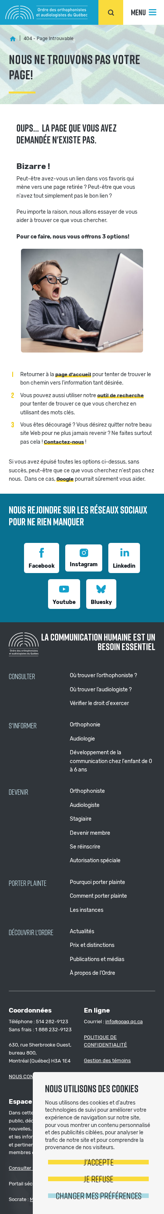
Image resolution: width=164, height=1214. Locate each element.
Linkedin (124, 566)
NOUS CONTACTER (31, 1076)
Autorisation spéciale (95, 860)
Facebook (42, 566)
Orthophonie (85, 724)
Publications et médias (97, 959)
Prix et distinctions (92, 945)
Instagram (84, 564)
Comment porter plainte (98, 896)
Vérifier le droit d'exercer (99, 703)
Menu (138, 12)
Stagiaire (81, 819)
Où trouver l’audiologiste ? (101, 689)
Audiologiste (85, 805)
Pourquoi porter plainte (97, 882)
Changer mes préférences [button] (98, 1195)
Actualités (82, 931)
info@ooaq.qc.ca (124, 1021)
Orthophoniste (87, 791)
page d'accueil (73, 374)
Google (65, 479)
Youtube (64, 602)
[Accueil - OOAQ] (12, 39)
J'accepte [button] (99, 1161)
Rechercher (110, 12)
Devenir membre (90, 833)
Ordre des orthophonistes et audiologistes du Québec (46, 12)
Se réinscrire (85, 847)
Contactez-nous (64, 442)
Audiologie (82, 739)
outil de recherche (120, 395)
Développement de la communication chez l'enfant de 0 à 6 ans (111, 761)
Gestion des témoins (107, 1060)
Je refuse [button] (98, 1178)
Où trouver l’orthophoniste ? (103, 675)
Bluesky (101, 602)
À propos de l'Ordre (92, 973)
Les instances (86, 910)
